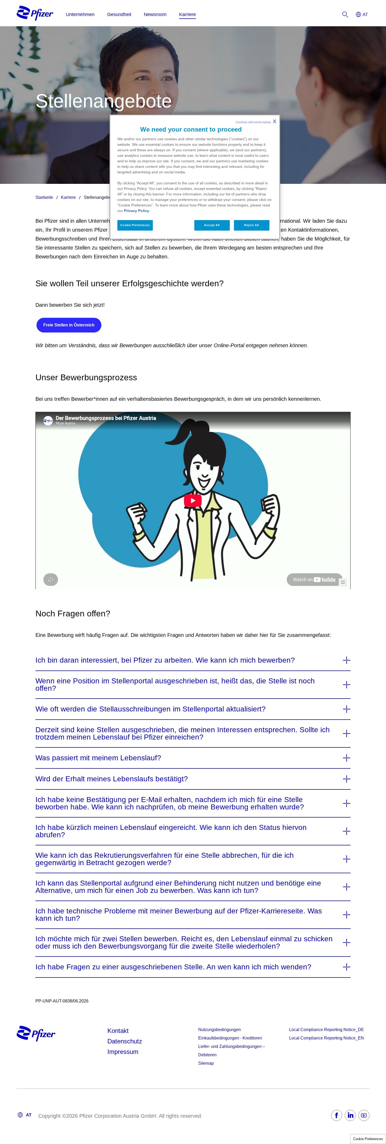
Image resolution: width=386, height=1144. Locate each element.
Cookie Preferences (368, 1139)
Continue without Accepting (256, 121)
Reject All (251, 225)
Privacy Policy (136, 211)
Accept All (212, 225)
